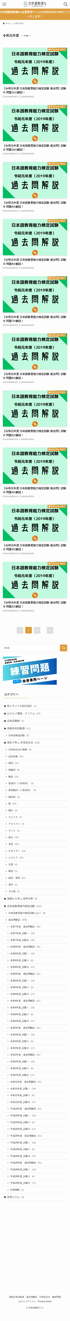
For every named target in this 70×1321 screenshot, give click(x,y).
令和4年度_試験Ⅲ (22, 1021)
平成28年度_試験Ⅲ (23, 1183)
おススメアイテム (27, 1301)
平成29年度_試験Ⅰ (23, 1142)
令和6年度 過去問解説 (25, 947)
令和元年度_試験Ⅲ (23, 1102)
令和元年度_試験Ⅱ (22, 1095)
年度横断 (17, 1190)
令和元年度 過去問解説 (25, 1082)
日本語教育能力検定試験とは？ (26, 913)
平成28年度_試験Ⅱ (22, 1176)
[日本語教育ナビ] (35, 4)
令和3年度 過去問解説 (25, 1028)
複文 (13, 837)
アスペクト (16, 824)
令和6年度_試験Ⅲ (22, 967)
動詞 (13, 776)
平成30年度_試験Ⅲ (23, 1129)
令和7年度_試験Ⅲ (22, 940)
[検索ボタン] (65, 4)
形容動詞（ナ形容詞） (22, 790)
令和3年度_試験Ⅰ (22, 1034)
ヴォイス (15, 817)
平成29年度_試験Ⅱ (22, 1149)
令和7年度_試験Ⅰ (22, 933)
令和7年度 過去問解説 (25, 926)
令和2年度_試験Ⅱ (21, 1068)
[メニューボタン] (4, 4)
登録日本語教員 (18, 728)
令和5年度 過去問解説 (25, 974)
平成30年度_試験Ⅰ (23, 1115)
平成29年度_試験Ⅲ (23, 1156)
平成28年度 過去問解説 (26, 1163)
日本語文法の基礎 (19, 749)
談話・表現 (17, 878)
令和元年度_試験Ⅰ (23, 1088)
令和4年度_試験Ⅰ (22, 1007)
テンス (14, 830)
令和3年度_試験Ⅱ (21, 1041)
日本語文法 (44, 1297)
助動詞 (14, 770)
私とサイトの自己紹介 (22, 705)
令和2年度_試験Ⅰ (22, 1061)
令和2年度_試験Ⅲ (22, 1075)
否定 (13, 844)
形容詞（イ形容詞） (21, 783)
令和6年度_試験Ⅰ (22, 953)
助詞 (13, 763)
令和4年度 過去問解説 (25, 1001)
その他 (14, 891)
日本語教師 (15, 720)
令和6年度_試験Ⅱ (21, 960)
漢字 (12, 884)
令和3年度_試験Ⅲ (22, 1048)
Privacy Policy (45, 1301)
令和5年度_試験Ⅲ (22, 994)
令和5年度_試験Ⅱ (21, 987)
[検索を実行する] (63, 648)
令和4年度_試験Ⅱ (21, 1014)
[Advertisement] (35, 1241)
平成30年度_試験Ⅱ (22, 1122)
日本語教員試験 (18, 735)
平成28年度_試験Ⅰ (23, 1169)
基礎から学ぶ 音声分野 (22, 898)
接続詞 (14, 797)
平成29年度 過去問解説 (26, 1136)
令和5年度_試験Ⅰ (22, 980)
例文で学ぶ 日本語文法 (23, 742)
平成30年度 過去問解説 (26, 1109)
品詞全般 (15, 756)
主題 (12, 864)
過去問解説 (17, 920)
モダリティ (17, 851)
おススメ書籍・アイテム (23, 713)
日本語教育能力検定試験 (24, 906)
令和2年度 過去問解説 (25, 1055)
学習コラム (15, 1197)
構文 (12, 810)
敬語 (12, 871)
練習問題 (56, 1297)
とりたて (15, 857)
